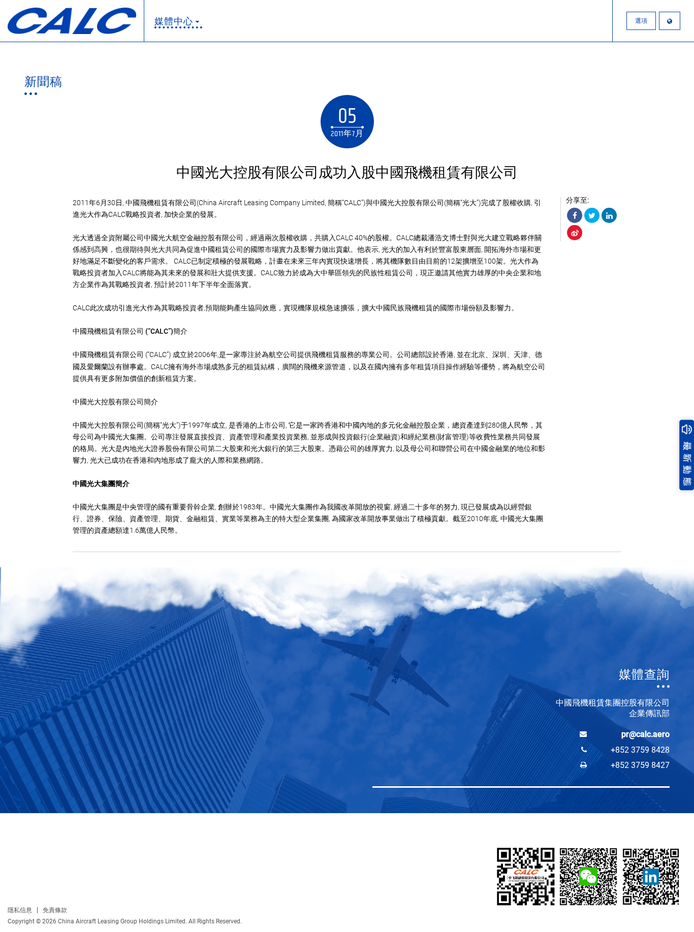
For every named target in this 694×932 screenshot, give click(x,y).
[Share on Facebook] (574, 215)
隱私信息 (20, 910)
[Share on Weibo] (574, 232)
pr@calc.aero (645, 734)
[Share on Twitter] (592, 215)
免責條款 (55, 910)
